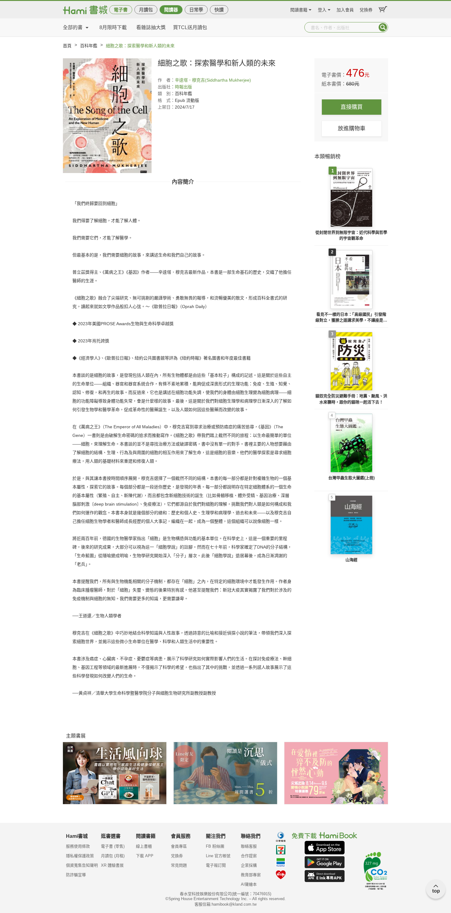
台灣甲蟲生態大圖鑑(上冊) (351, 478)
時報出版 (183, 86)
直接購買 (352, 107)
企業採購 (249, 865)
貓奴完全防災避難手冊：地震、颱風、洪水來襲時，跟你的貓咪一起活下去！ (351, 399)
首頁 (67, 45)
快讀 (219, 9)
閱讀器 (171, 9)
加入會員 (345, 9)
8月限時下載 (113, 27)
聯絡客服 (249, 846)
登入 (322, 9)
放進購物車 (351, 128)
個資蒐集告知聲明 (82, 865)
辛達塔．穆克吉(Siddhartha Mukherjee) (213, 80)
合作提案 (249, 855)
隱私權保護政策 (80, 855)
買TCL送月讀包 (190, 27)
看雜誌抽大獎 (151, 27)
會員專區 (179, 846)
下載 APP (144, 855)
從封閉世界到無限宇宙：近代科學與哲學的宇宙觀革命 (351, 235)
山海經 (351, 559)
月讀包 (146, 9)
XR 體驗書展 (112, 865)
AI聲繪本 (249, 884)
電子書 (121, 9)
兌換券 (366, 9)
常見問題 (179, 865)
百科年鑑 (88, 45)
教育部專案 (251, 875)
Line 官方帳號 (218, 855)
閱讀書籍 (298, 9)
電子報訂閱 (216, 865)
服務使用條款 (78, 846)
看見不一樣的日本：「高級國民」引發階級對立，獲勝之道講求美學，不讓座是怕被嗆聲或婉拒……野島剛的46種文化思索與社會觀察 (351, 317)
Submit (383, 27)
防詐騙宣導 (76, 875)
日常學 (196, 9)
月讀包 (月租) (113, 855)
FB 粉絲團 (215, 846)
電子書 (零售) (113, 846)
